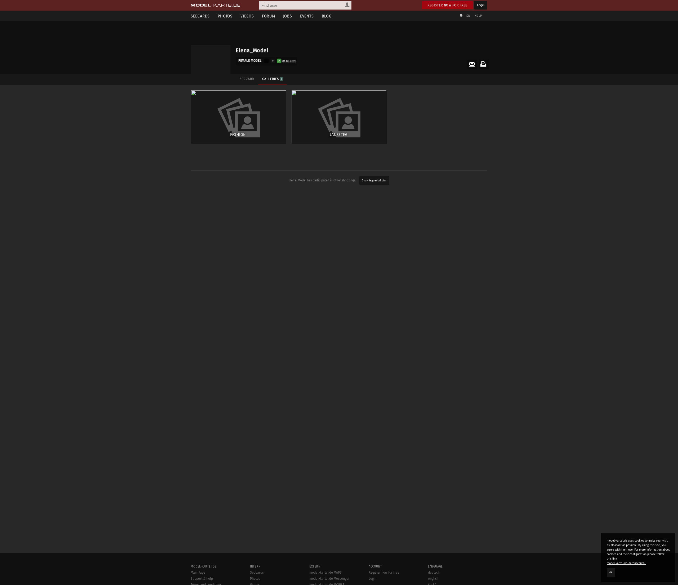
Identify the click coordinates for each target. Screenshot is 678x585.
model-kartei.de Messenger (329, 578)
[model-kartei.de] (215, 5)
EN (468, 15)
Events (307, 16)
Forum (268, 16)
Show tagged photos (374, 180)
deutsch (434, 572)
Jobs (287, 16)
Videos (247, 16)
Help (478, 15)
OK (611, 572)
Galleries (272, 79)
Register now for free (447, 5)
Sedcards (200, 16)
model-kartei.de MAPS (325, 572)
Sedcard (247, 79)
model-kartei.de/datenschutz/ (626, 563)
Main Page (198, 572)
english (433, 578)
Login (481, 5)
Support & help (202, 578)
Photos (225, 16)
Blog (327, 16)
